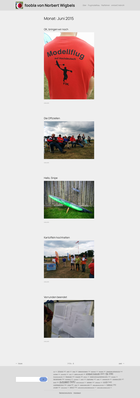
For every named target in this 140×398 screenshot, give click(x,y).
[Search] (43, 379)
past (121, 363)
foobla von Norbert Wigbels (50, 5)
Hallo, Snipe (51, 177)
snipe (70, 385)
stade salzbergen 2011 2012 (99, 385)
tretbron (111, 385)
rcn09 (107, 382)
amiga (75, 371)
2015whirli (62, 371)
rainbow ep (98, 382)
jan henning (77, 379)
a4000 (69, 371)
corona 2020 (65, 374)
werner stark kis (65, 387)
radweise (91, 382)
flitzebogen (70, 377)
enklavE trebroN (95, 374)
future (19, 363)
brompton (102, 371)
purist (56, 382)
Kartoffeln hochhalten (57, 237)
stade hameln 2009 (86, 385)
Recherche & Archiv (65, 393)
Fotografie (79, 377)
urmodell (56, 387)
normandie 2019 (107, 379)
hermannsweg (58, 379)
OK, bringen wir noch (56, 29)
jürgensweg (91, 379)
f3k (109, 374)
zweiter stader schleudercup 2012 (104, 387)
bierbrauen (94, 371)
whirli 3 (73, 387)
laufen (99, 379)
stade (76, 385)
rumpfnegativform (60, 385)
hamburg (86, 376)
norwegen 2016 (118, 379)
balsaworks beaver (84, 371)
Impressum (77, 393)
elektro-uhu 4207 (79, 374)
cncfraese (56, 374)
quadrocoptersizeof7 (81, 382)
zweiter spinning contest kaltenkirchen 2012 (87, 387)
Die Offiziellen (52, 118)
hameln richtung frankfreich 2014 (100, 377)
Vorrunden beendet (55, 297)
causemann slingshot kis (114, 371)
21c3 (55, 371)
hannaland (114, 376)
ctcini (71, 374)
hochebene (69, 379)
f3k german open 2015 (59, 376)
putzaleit (67, 382)
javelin (83, 379)
